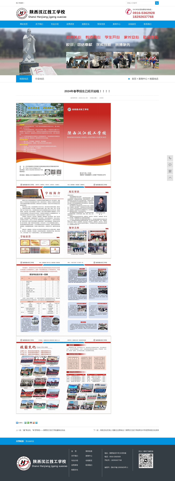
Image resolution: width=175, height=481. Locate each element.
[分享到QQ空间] (26, 423)
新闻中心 (116, 24)
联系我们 (147, 24)
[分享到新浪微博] (34, 423)
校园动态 (154, 79)
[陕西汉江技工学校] (41, 13)
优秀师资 (70, 24)
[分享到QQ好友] (31, 423)
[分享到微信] (28, 423)
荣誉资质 (101, 24)
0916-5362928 (170, 158)
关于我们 (39, 24)
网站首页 (24, 24)
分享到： (21, 423)
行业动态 (39, 79)
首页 (134, 79)
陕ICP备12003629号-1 (119, 467)
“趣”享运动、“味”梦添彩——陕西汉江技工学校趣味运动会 (44, 430)
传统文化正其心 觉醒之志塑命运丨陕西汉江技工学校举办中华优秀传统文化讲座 (129, 430)
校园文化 (86, 24)
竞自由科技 (30, 441)
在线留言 (132, 24)
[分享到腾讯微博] (36, 423)
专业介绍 (55, 24)
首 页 (74, 451)
